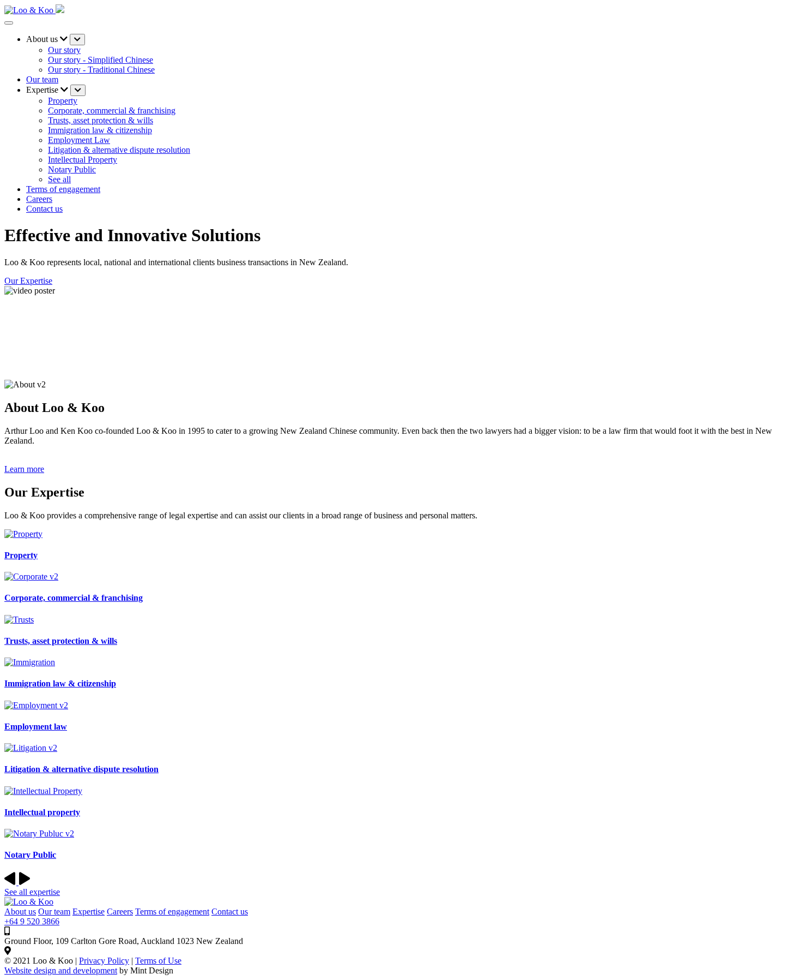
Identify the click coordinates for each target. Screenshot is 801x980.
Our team (42, 79)
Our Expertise (28, 280)
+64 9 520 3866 (31, 921)
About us (20, 911)
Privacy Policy (104, 960)
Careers (39, 199)
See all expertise (32, 892)
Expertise (88, 911)
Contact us (229, 911)
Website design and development (60, 970)
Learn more (24, 469)
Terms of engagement (63, 189)
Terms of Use (158, 960)
